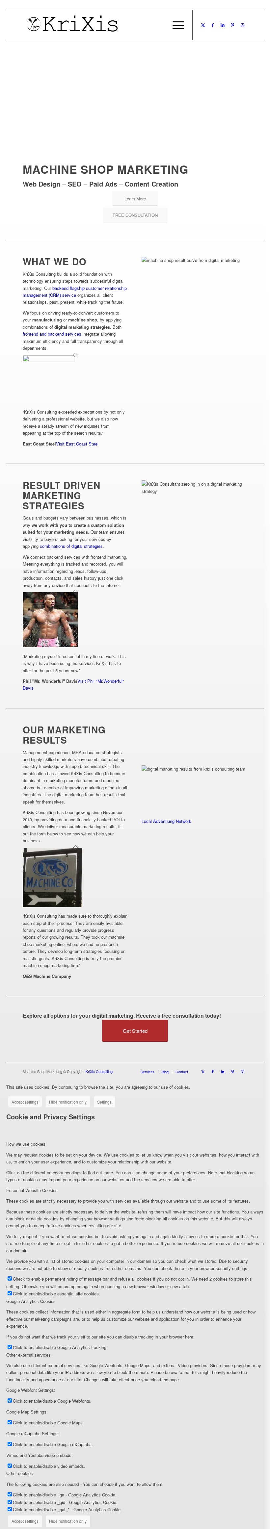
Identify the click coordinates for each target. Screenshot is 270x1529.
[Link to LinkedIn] (223, 25)
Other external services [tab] (28, 1355)
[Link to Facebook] (213, 25)
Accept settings (25, 1102)
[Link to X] (203, 25)
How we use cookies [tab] (25, 1144)
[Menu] (175, 25)
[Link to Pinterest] (232, 25)
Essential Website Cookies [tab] (32, 1190)
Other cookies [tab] (19, 1473)
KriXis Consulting (99, 1071)
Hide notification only (68, 1102)
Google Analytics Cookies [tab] (31, 1301)
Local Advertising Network (166, 821)
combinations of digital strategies (71, 546)
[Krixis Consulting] (72, 25)
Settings (104, 1102)
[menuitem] (175, 25)
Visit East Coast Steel (77, 444)
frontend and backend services (52, 334)
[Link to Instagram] (242, 25)
